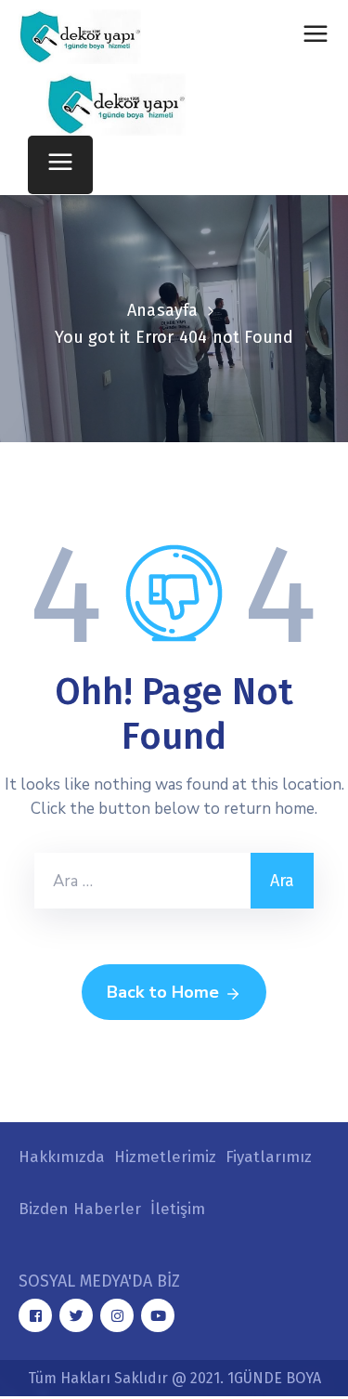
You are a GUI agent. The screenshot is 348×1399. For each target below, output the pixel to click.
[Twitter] (76, 1315)
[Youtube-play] (157, 1315)
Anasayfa (163, 310)
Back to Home (163, 992)
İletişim (177, 1209)
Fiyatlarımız (269, 1157)
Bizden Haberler (80, 1209)
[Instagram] (117, 1315)
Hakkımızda (62, 1157)
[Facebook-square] (35, 1315)
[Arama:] (142, 881)
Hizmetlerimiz (165, 1157)
